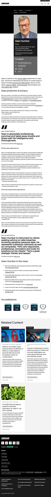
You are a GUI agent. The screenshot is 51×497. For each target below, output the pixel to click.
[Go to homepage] (5, 438)
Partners (16, 12)
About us (21, 10)
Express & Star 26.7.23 (10, 276)
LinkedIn (20, 68)
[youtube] (17, 443)
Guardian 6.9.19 (9, 292)
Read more (20, 143)
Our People (28, 10)
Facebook (24, 100)
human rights (22, 78)
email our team (38, 472)
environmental (22, 85)
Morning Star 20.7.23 (18, 281)
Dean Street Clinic (8, 98)
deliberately (38, 105)
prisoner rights (11, 85)
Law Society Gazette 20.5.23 (30, 287)
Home (15, 10)
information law (6, 87)
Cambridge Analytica (35, 100)
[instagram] (14, 443)
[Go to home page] (5, 3)
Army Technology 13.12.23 (11, 267)
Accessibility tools (45, 0)
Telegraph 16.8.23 (9, 272)
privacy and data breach (21, 83)
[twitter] (2, 443)
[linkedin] (6, 443)
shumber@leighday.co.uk (24, 62)
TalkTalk (17, 100)
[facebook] (10, 443)
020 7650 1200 (22, 65)
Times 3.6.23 (29, 284)
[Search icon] (45, 3)
